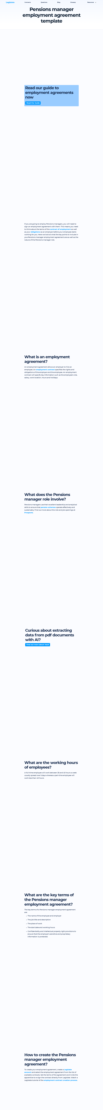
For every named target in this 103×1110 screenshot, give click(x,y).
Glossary (73, 2)
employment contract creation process (60, 1080)
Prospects (28, 513)
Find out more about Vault (37, 645)
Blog (58, 2)
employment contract (45, 370)
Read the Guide (33, 103)
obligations (35, 232)
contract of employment (60, 229)
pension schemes (48, 507)
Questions (44, 2)
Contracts (28, 2)
